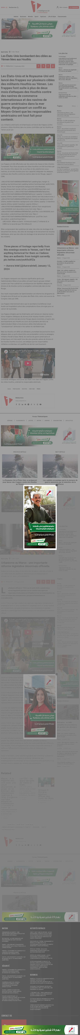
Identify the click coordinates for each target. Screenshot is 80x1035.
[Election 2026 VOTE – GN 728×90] (40, 1034)
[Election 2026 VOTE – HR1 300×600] (40, 548)
